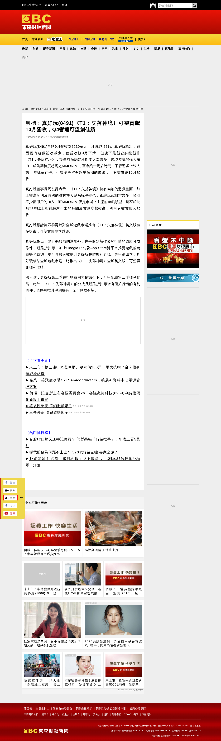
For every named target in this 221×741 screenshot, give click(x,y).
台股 (94, 48)
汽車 (115, 48)
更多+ (141, 39)
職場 (157, 48)
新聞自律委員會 (62, 708)
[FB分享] (10, 484)
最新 (25, 48)
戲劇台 (65, 714)
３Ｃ (136, 48)
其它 (25, 57)
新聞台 (45, 714)
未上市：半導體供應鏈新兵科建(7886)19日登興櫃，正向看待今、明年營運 (42, 591)
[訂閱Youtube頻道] (10, 514)
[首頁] (36, 21)
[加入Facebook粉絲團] (10, 507)
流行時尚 (184, 48)
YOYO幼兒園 (131, 714)
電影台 (86, 714)
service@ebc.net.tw (191, 730)
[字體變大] (10, 491)
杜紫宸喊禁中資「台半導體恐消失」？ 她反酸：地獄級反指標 (52, 643)
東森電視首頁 (31, 714)
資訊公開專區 (137, 708)
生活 (147, 48)
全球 (84, 48)
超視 (106, 714)
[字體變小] (10, 499)
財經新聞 (38, 39)
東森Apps (52, 4)
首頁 (25, 39)
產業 (62, 48)
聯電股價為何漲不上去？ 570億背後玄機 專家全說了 (73, 452)
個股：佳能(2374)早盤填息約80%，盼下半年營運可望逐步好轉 (52, 552)
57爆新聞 (89, 39)
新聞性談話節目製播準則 (111, 708)
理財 (126, 48)
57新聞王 (73, 39)
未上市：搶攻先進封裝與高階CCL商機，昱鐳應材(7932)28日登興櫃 (123, 683)
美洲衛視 (116, 714)
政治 (73, 48)
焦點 (36, 48)
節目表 (28, 708)
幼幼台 (76, 714)
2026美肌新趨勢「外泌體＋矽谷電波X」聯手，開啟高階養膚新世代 (113, 643)
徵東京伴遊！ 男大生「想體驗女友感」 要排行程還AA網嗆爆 (42, 683)
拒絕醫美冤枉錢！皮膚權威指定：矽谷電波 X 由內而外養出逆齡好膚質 (83, 683)
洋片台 (96, 714)
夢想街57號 (106, 39)
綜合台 (55, 714)
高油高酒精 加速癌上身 (102, 550)
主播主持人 (42, 708)
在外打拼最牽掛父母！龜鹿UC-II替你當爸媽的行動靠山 (83, 591)
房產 (105, 48)
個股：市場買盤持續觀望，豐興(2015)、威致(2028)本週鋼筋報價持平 (123, 591)
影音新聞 (49, 48)
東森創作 (146, 714)
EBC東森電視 (31, 4)
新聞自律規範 (84, 708)
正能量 (169, 48)
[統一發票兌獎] (173, 281)
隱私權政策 (195, 725)
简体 (65, 4)
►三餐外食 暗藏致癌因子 (47, 412)
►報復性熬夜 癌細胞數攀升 (49, 406)
